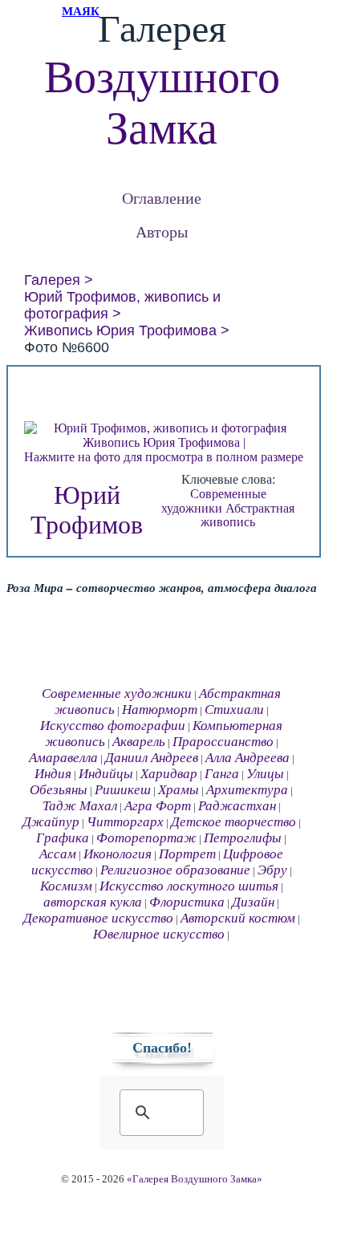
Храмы (178, 789)
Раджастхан (237, 805)
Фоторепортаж (146, 838)
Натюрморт (159, 709)
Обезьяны (58, 789)
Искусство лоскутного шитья (188, 886)
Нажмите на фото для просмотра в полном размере (163, 457)
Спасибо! (162, 1048)
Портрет (187, 854)
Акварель (138, 741)
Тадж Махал (80, 805)
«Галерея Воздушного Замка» (194, 1179)
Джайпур (50, 821)
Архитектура (247, 789)
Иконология (117, 854)
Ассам (57, 854)
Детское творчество (233, 821)
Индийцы (106, 773)
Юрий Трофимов (86, 510)
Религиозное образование (175, 870)
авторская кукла (92, 902)
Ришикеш (123, 789)
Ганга (222, 773)
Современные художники (213, 501)
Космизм (66, 886)
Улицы (265, 773)
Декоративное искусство (98, 918)
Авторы (162, 231)
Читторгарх (125, 821)
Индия (52, 773)
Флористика (187, 902)
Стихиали (234, 709)
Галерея (52, 280)
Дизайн (253, 902)
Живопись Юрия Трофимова (120, 330)
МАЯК (80, 11)
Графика (62, 838)
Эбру (272, 870)
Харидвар (168, 773)
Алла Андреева (247, 757)
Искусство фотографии (112, 725)
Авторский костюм (238, 918)
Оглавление (161, 198)
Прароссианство (223, 741)
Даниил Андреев (151, 757)
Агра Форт (157, 805)
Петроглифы (243, 838)
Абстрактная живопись (247, 515)
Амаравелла (63, 757)
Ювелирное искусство (159, 934)
